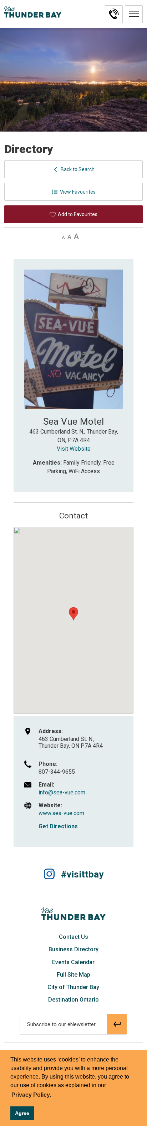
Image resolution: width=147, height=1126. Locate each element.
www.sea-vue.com (61, 813)
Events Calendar (73, 962)
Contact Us (73, 936)
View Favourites (78, 192)
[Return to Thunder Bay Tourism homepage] (73, 913)
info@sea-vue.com (62, 792)
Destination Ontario (73, 999)
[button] (134, 14)
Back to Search (78, 169)
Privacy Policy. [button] (31, 1095)
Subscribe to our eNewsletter (61, 1024)
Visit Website (74, 448)
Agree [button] (22, 1113)
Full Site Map (73, 974)
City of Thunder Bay (73, 987)
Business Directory (73, 949)
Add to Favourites (77, 214)
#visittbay (82, 874)
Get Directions (58, 826)
